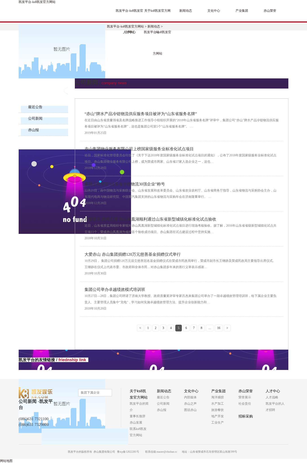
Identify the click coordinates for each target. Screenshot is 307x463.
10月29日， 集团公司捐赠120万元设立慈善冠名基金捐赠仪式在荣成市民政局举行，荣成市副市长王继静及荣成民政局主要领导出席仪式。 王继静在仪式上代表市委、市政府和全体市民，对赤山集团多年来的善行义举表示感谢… (180, 264)
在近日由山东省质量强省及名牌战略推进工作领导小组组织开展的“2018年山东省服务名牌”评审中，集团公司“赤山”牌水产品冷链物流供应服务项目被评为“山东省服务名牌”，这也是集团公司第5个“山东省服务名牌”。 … (182, 123)
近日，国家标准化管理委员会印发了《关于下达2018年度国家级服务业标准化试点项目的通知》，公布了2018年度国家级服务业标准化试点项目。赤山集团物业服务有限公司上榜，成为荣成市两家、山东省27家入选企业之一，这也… (180, 158)
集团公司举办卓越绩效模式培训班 (115, 289)
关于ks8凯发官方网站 (157, 15)
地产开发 (217, 416)
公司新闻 (35, 118)
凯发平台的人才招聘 (275, 407)
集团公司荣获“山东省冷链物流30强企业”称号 (125, 184)
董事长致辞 (137, 416)
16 (218, 328)
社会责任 (244, 403)
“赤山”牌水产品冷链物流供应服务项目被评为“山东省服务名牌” (141, 114)
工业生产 (217, 422)
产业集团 (242, 10)
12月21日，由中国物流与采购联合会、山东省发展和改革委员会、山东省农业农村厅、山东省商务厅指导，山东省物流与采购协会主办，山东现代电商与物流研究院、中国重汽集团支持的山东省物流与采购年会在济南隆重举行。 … (180, 193)
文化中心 (213, 10)
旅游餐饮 (217, 410)
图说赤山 (190, 410)
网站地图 (6, 461)
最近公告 (35, 107)
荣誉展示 (244, 397)
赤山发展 (136, 422)
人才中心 (129, 32)
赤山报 (33, 130)
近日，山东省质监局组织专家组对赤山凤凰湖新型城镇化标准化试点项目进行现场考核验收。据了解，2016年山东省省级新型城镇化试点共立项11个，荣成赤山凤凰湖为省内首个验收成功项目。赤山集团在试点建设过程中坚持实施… (180, 229)
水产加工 (217, 403)
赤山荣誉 (270, 10)
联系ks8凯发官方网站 (138, 432)
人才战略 (272, 397)
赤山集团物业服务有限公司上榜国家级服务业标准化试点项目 (139, 149)
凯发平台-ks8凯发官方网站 (37, 2)
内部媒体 (190, 397)
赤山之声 (190, 403)
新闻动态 (185, 10)
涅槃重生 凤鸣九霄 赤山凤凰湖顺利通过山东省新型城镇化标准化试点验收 (150, 219)
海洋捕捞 (217, 397)
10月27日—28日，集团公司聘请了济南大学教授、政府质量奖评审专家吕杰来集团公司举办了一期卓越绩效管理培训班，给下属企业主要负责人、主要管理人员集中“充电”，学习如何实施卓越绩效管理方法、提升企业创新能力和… (180, 299)
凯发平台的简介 (139, 407)
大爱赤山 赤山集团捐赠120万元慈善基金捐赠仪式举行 (133, 254)
